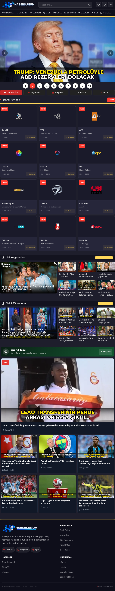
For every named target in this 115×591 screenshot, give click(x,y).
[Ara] (89, 4)
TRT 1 (105, 92)
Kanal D (82, 92)
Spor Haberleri (8, 562)
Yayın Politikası (66, 572)
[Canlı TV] (98, 4)
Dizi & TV (5, 567)
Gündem (36, 13)
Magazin (85, 13)
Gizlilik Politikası (67, 576)
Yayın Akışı (36, 92)
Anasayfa (9, 13)
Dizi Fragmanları (67, 540)
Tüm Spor (105, 351)
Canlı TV (23, 13)
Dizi (96, 13)
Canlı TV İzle (12, 92)
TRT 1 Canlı (64, 549)
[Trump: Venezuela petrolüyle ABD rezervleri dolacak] (57, 49)
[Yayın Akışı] (104, 4)
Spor (48, 13)
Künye (63, 562)
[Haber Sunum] (18, 4)
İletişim (63, 567)
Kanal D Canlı (65, 545)
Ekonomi (71, 13)
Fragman (107, 13)
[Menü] (110, 4)
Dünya (58, 13)
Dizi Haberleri (105, 303)
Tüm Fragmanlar (104, 257)
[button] (4, 53)
